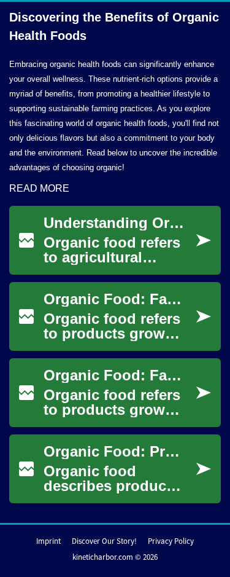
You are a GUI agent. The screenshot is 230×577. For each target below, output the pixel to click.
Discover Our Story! (104, 541)
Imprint (48, 541)
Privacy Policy (171, 541)
